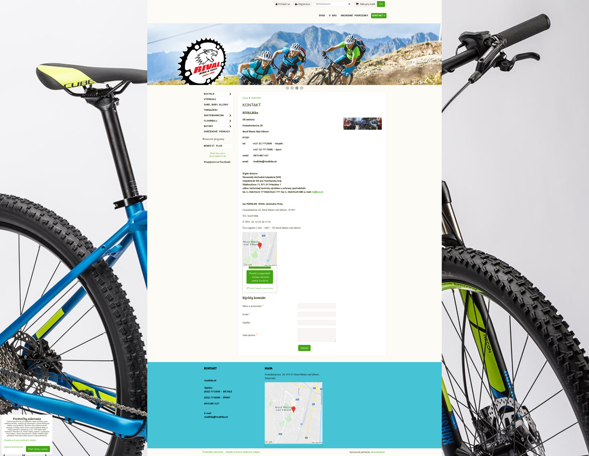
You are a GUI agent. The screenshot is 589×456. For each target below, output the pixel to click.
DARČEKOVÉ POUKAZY (217, 131)
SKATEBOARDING (214, 115)
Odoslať (304, 348)
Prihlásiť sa (283, 4)
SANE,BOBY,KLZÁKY (216, 104)
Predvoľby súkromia (212, 452)
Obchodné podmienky (354, 15)
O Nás (333, 15)
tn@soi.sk (318, 192)
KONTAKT (377, 15)
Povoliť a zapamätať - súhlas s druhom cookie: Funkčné (259, 276)
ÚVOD (322, 15)
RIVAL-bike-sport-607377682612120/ (217, 155)
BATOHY (208, 126)
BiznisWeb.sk (378, 452)
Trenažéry (211, 110)
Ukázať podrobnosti (13, 447)
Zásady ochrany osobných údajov (242, 452)
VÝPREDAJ (210, 99)
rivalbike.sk (210, 380)
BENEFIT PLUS (213, 146)
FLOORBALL (211, 121)
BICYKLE (209, 94)
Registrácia (304, 4)
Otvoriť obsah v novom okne (260, 288)
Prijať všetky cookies (38, 449)
